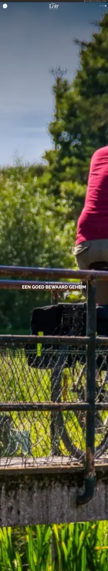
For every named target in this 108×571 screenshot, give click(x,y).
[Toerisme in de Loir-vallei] (54, 6)
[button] (103, 6)
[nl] (105, 5)
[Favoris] (100, 6)
